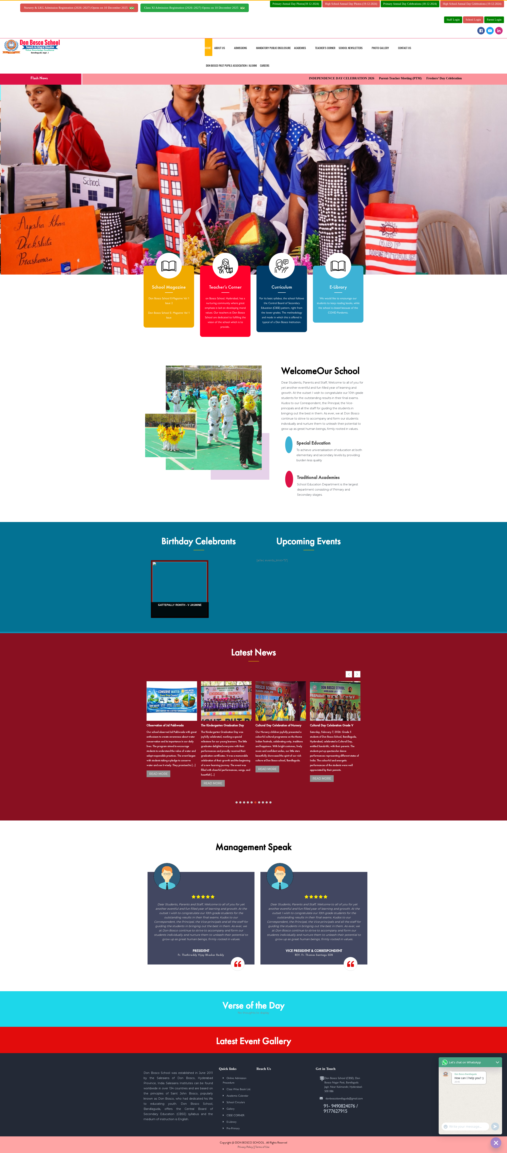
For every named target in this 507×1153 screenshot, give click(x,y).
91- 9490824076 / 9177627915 (341, 1108)
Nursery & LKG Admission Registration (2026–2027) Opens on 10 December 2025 (76, 7)
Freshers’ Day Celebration (388, 78)
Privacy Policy (245, 1147)
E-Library (231, 1122)
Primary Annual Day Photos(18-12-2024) (296, 3)
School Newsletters (351, 48)
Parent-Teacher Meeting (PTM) (344, 78)
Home (208, 48)
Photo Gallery (380, 48)
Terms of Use (262, 1147)
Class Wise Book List (239, 1089)
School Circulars (236, 1102)
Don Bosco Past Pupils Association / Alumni (231, 65)
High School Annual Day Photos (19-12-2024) (351, 3)
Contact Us (404, 48)
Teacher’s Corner (325, 48)
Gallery (230, 1108)
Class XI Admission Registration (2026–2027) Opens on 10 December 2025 (192, 7)
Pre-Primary (233, 1128)
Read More (158, 769)
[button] (357, 674)
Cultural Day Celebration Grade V (222, 725)
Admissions (240, 48)
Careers (264, 65)
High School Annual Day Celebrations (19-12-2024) (472, 3)
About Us (219, 48)
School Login (473, 19)
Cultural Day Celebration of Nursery (170, 725)
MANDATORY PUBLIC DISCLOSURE (273, 48)
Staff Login (453, 19)
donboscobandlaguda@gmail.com (344, 1098)
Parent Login (494, 19)
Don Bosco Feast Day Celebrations (277, 725)
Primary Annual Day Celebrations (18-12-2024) (410, 3)
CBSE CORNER (235, 1115)
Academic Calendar (237, 1095)
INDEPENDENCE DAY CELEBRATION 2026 (285, 78)
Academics (300, 48)
